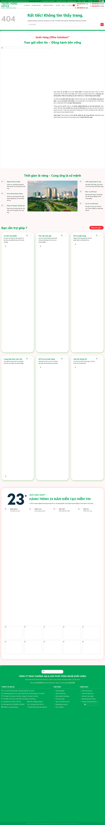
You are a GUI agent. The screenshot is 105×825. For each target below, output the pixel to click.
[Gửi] (74, 5)
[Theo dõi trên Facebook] (94, 1)
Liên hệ (63, 5)
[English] (100, 1)
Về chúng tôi (27, 5)
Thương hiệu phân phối (48, 5)
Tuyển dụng (90, 1)
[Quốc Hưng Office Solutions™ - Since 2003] (10, 5)
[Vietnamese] (98, 1)
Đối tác (79, 1)
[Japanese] (102, 1)
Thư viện (83, 1)
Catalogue (58, 5)
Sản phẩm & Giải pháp (36, 5)
